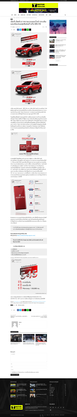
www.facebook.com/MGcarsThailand (39, 301)
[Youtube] (65, 0)
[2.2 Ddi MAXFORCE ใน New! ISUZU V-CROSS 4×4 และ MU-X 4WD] (13, 390)
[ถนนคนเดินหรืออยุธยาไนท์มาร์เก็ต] (32, 390)
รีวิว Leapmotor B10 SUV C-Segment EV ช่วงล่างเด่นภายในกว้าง (21, 395)
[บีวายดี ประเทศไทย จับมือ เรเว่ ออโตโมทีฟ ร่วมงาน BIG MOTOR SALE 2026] (29, 338)
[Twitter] (63, 0)
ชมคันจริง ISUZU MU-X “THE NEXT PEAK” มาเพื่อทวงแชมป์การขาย (41, 385)
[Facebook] (60, 0)
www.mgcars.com (17, 301)
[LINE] (28, 30)
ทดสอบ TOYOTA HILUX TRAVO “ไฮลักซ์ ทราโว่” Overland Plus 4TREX (21, 385)
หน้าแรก (12, 17)
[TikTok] (58, 407)
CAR (11, 341)
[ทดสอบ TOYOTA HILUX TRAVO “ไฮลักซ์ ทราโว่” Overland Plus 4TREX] (13, 385)
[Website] (63, 407)
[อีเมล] (25, 30)
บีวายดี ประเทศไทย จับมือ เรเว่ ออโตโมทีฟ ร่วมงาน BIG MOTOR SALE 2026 (60, 51)
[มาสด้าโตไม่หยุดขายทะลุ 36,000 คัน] (32, 395)
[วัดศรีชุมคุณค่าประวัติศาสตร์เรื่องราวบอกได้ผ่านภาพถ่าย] (52, 41)
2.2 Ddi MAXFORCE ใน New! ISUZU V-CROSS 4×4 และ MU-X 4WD (21, 390)
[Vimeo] (64, 0)
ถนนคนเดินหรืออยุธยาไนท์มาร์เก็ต (41, 389)
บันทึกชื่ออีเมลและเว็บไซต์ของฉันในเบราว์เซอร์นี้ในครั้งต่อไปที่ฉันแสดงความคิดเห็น (25, 372)
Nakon (20, 322)
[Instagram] (61, 0)
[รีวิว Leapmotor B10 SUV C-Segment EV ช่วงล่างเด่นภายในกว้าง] (13, 396)
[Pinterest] (23, 30)
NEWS (14, 17)
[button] (65, 15)
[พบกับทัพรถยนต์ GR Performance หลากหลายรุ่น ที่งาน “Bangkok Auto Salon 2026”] (41, 338)
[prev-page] (11, 347)
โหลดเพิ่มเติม (57, 60)
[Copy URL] (30, 30)
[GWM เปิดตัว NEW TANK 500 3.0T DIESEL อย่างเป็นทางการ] (16, 338)
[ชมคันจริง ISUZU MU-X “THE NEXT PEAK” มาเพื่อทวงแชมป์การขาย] (32, 385)
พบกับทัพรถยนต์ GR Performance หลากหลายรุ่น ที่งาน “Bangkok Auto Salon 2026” (41, 344)
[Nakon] (11, 26)
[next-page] (13, 347)
